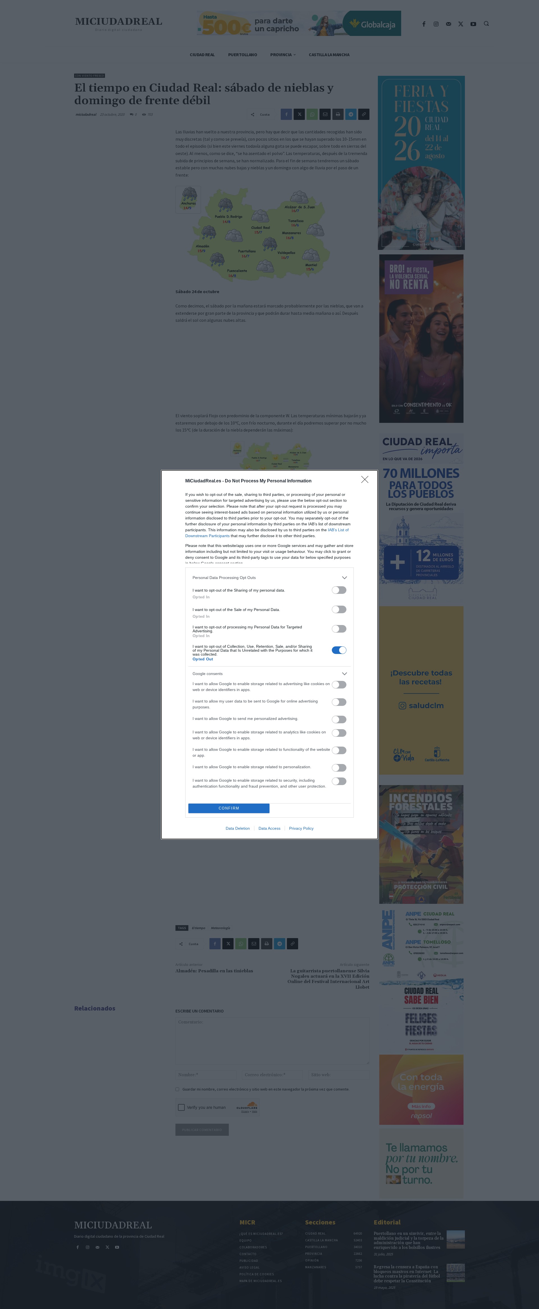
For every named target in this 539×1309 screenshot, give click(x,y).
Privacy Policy (301, 828)
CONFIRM (229, 808)
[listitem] (269, 578)
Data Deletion (238, 828)
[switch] (339, 590)
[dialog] (269, 654)
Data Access (269, 828)
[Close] (366, 481)
